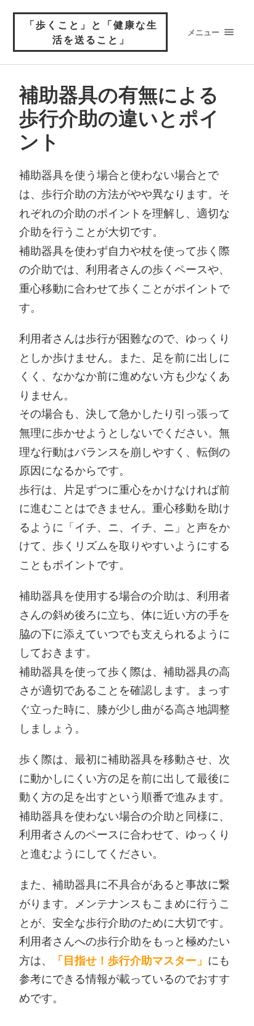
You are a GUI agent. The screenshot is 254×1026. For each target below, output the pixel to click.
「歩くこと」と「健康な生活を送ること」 (91, 32)
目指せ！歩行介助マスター (130, 960)
